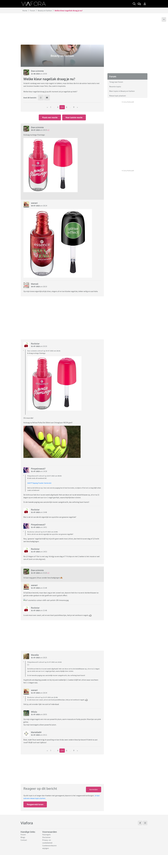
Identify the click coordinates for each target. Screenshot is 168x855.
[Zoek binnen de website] (134, 3)
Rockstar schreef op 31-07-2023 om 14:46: (42, 532)
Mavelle (35, 655)
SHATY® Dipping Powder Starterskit (39, 483)
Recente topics (115, 86)
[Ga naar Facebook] (140, 823)
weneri (34, 203)
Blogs (23, 837)
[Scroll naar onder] (164, 19)
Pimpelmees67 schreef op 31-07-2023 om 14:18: (44, 662)
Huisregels (46, 834)
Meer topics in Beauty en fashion (122, 91)
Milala (34, 711)
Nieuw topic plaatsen (117, 96)
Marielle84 (36, 732)
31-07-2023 (35, 346)
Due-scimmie (37, 71)
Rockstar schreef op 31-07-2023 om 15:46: (42, 697)
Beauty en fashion (45, 10)
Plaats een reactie (49, 117)
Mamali (34, 284)
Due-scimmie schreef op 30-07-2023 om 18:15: (43, 351)
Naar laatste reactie (74, 117)
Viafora (27, 823)
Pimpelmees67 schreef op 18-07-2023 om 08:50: (44, 476)
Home (24, 10)
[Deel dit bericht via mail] (47, 97)
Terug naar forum (116, 82)
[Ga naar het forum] (139, 3)
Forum (32, 10)
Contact (24, 840)
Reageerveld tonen (35, 804)
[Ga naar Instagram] (145, 823)
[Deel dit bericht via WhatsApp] (41, 97)
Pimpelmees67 (38, 468)
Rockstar (35, 343)
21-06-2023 (35, 74)
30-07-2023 (35, 130)
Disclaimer (46, 837)
